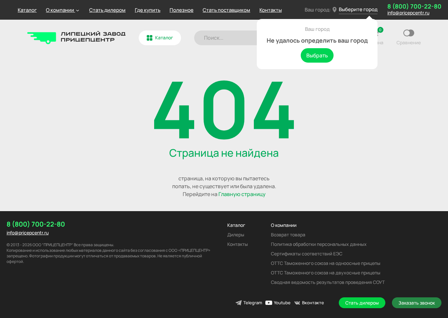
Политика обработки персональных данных (319, 244)
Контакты (270, 10)
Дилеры (235, 234)
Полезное (181, 10)
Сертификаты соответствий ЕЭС (306, 253)
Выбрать (317, 55)
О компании (283, 225)
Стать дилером (107, 10)
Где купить (147, 10)
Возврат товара (288, 234)
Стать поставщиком (226, 10)
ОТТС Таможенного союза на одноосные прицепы (325, 263)
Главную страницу (242, 194)
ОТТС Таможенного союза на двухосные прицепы (325, 272)
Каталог (27, 10)
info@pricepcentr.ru (408, 13)
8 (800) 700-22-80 (414, 6)
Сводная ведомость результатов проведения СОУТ (328, 282)
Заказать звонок (416, 303)
